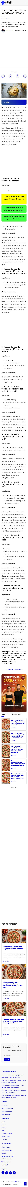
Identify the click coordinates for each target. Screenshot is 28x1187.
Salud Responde (16, 1181)
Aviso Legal (4, 1165)
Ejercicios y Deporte (6, 1133)
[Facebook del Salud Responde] (2, 1174)
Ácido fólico (4, 1105)
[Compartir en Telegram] (25, 76)
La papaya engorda (6, 1111)
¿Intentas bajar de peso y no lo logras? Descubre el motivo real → (14, 199)
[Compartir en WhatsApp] (17, 76)
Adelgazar (4, 1139)
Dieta (2, 1130)
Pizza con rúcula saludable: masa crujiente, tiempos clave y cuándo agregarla (12, 1086)
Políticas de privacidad (7, 1156)
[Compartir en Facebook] (3, 76)
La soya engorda (5, 1114)
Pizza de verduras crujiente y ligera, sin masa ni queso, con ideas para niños (13, 1081)
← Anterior (9, 669)
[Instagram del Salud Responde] (6, 1174)
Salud (3, 1122)
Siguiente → (18, 669)
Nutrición (3, 1128)
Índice (8, 102)
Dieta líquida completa (7, 1108)
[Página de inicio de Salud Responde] (7, 2)
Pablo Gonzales (9, 30)
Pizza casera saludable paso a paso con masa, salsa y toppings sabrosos (13, 1091)
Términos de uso (5, 1162)
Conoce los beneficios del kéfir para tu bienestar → (14, 217)
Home (3, 19)
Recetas (8, 19)
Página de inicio (5, 1147)
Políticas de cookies (6, 1159)
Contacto (3, 1153)
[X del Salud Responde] (10, 1174)
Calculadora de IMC (6, 1150)
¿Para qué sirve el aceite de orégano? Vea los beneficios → (14, 209)
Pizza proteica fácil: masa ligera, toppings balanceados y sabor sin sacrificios (12, 1076)
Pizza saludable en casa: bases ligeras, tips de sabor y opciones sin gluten (13, 1096)
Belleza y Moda (5, 1136)
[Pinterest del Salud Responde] (14, 1174)
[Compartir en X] (10, 76)
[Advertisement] (14, 50)
